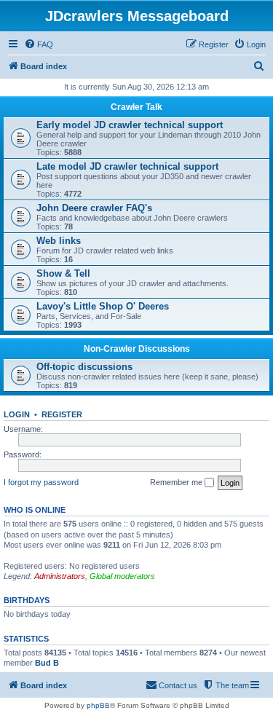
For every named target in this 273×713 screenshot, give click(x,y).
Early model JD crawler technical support (129, 124)
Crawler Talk (136, 107)
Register (61, 414)
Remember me (177, 482)
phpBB (98, 705)
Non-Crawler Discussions (137, 349)
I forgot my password (41, 482)
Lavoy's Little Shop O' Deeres (102, 306)
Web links (58, 240)
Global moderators (122, 576)
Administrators (59, 576)
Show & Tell (63, 273)
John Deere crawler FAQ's (94, 207)
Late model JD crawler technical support (127, 166)
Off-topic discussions (84, 366)
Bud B (47, 662)
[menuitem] (38, 44)
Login (17, 414)
